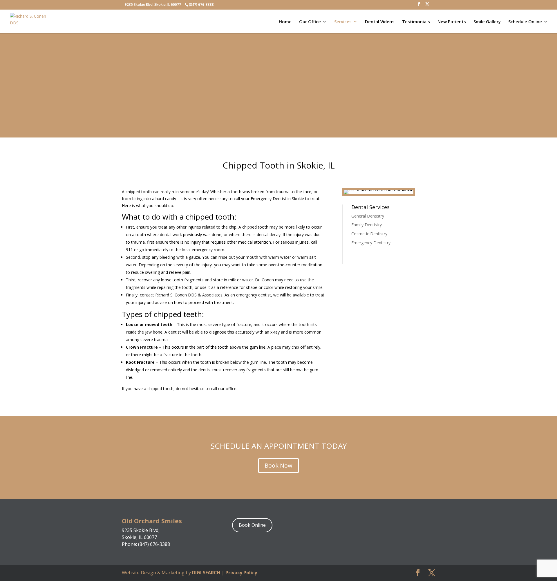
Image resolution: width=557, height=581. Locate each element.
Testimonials (416, 21)
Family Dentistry (366, 224)
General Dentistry (367, 216)
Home (285, 21)
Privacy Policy (241, 572)
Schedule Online (525, 21)
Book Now (278, 465)
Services (343, 21)
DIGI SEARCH (206, 572)
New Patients (451, 21)
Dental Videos (380, 21)
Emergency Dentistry (370, 242)
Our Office (310, 21)
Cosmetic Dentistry (369, 233)
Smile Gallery (487, 21)
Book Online (252, 525)
